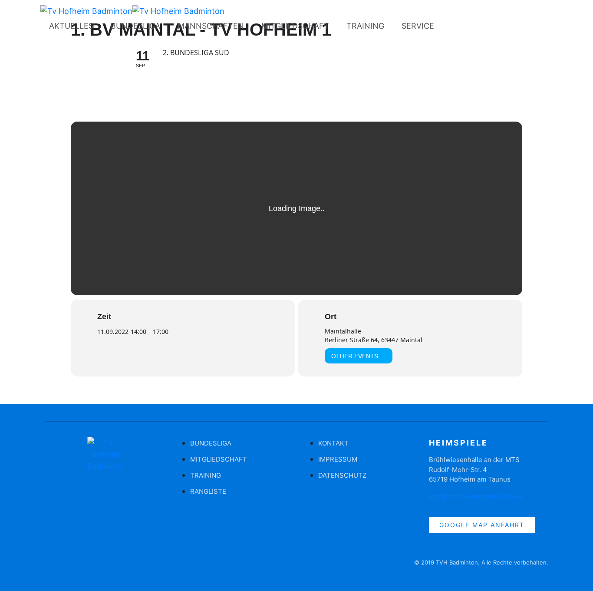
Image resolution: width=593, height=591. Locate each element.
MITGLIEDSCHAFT (295, 25)
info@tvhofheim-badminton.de (476, 496)
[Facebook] (454, 28)
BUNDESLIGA (135, 25)
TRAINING (365, 25)
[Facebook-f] (55, 567)
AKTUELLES (71, 25)
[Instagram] (477, 28)
